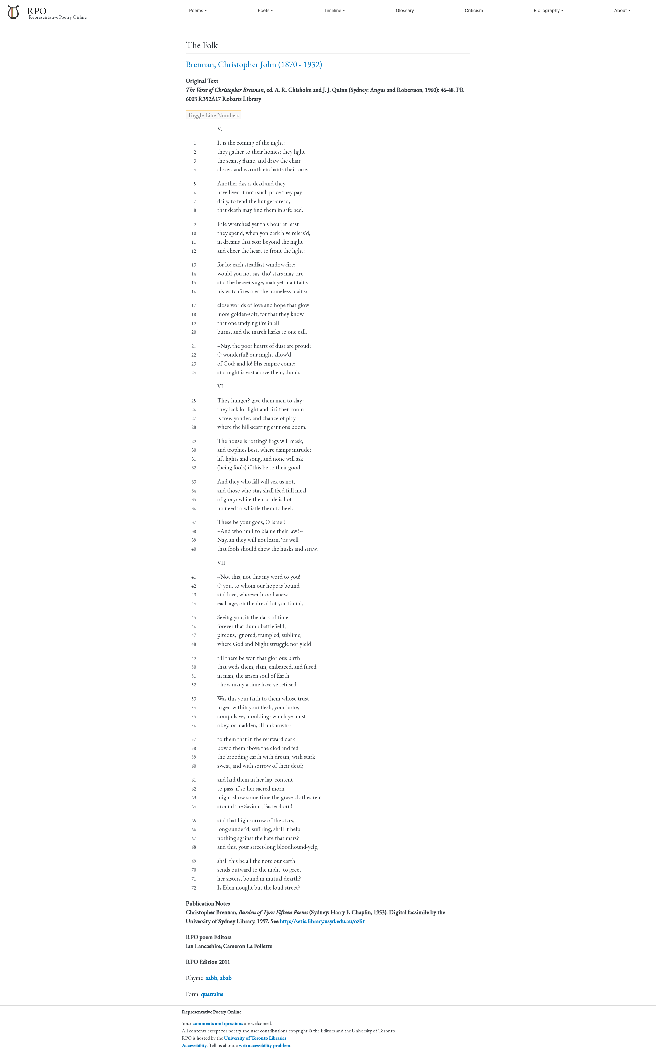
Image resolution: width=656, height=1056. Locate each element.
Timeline (332, 10)
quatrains (212, 994)
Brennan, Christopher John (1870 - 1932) (254, 64)
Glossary (405, 10)
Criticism (474, 10)
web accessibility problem (264, 1045)
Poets (264, 10)
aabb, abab (219, 978)
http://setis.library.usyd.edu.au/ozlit (322, 921)
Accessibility (194, 1045)
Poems (196, 10)
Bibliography (547, 10)
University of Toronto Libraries (255, 1038)
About (620, 10)
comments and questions (217, 1023)
